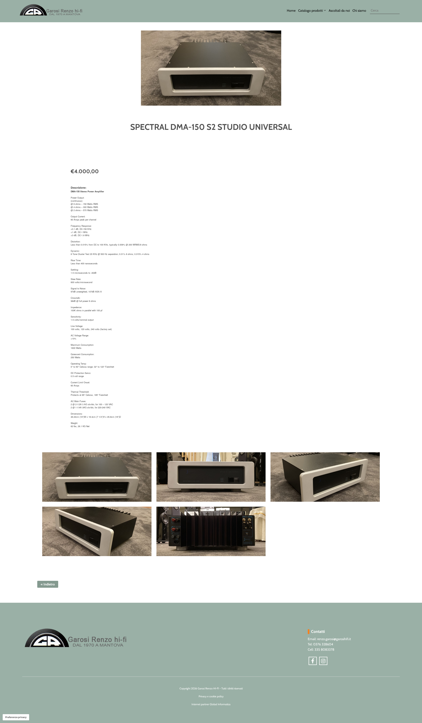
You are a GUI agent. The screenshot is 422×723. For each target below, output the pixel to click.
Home (291, 11)
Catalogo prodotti (310, 11)
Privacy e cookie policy (211, 696)
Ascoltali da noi (339, 11)
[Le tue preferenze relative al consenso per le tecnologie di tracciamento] (16, 717)
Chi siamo (359, 11)
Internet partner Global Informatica (211, 704)
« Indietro (48, 584)
